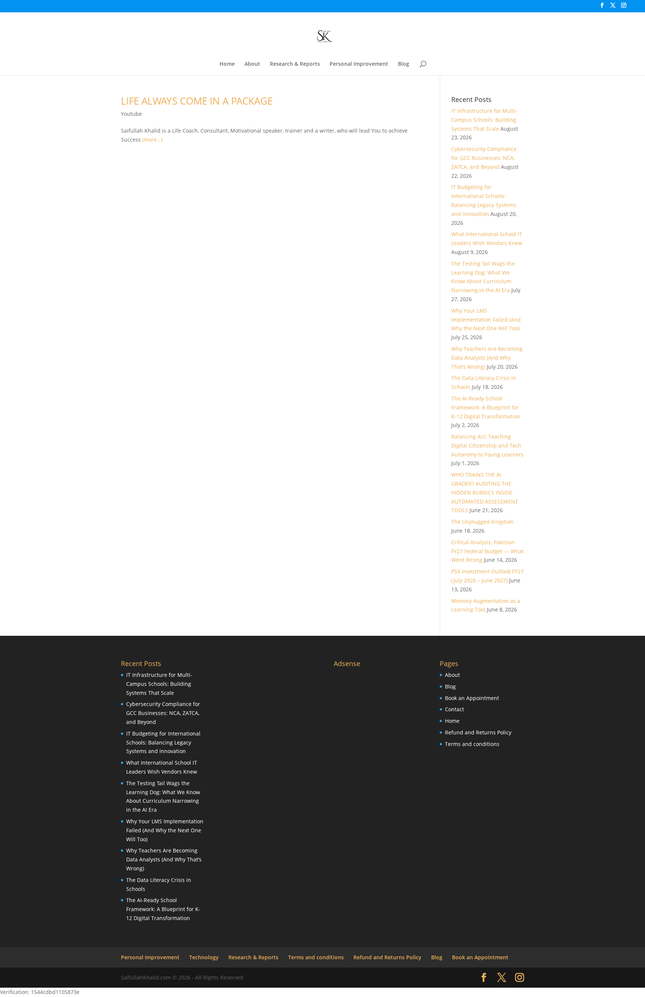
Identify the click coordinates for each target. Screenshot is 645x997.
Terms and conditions (472, 743)
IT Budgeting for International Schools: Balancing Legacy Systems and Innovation (163, 742)
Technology (204, 957)
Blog (403, 64)
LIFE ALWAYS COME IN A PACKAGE (196, 101)
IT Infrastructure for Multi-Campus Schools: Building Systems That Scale (484, 119)
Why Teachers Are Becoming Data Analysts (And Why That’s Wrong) (487, 357)
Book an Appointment (472, 698)
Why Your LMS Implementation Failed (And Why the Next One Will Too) (486, 319)
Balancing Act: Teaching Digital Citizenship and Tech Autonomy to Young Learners (487, 445)
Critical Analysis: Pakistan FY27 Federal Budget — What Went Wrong (487, 551)
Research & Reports (295, 64)
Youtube (131, 113)
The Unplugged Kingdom (482, 521)
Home (227, 64)
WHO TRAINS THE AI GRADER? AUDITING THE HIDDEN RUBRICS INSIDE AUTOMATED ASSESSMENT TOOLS (484, 492)
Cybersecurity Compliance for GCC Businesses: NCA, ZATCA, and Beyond (484, 157)
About (252, 64)
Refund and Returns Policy (478, 732)
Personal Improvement (359, 64)
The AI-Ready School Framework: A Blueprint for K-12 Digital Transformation (485, 407)
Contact (454, 709)
